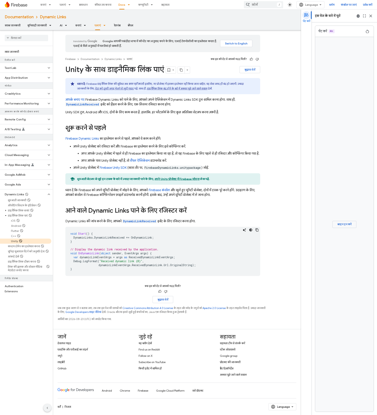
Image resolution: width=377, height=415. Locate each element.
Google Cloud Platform (170, 390)
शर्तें (59, 406)
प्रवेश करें (367, 4)
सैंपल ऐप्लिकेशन (140, 161)
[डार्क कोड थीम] (251, 230)
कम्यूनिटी (143, 4)
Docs (121, 4)
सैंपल (130, 25)
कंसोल (159, 190)
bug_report (358, 16)
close (370, 16)
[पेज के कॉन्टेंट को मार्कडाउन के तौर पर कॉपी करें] (181, 70)
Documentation (19, 17)
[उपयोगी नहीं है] (257, 59)
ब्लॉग (332, 4)
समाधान (83, 4)
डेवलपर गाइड (64, 343)
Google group (228, 356)
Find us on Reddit (149, 349)
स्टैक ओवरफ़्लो (227, 349)
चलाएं (62, 4)
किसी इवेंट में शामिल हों (150, 368)
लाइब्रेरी (61, 362)
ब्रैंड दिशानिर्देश (226, 368)
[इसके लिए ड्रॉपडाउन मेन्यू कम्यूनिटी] (153, 4)
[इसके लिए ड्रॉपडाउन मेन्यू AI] (67, 25)
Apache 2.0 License (214, 308)
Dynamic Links (53, 17)
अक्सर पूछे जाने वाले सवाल (233, 374)
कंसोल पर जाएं (349, 4)
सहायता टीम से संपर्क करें (232, 343)
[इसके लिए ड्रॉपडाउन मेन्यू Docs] (130, 4)
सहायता (165, 4)
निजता (68, 406)
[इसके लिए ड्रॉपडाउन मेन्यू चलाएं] (70, 4)
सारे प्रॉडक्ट (197, 390)
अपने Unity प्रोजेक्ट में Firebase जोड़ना (177, 179)
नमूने (60, 356)
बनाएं (43, 4)
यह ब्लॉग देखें (145, 343)
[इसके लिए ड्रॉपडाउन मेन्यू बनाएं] (51, 4)
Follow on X (146, 356)
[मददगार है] (251, 59)
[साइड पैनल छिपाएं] (47, 408)
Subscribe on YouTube (152, 362)
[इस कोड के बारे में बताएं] (244, 230)
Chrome (125, 390)
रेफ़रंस (117, 25)
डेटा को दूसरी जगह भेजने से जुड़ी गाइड (114, 88)
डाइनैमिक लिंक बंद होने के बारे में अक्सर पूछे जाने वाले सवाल (177, 88)
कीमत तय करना (103, 4)
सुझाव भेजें (249, 69)
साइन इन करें (344, 224)
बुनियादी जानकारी (37, 25)
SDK (113, 168)
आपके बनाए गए (74, 100)
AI (61, 25)
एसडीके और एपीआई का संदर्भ (73, 349)
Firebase (70, 59)
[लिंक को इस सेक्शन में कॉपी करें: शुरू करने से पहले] (110, 128)
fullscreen (364, 16)
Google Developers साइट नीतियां (83, 312)
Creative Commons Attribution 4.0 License (148, 308)
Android (107, 390)
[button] (23, 67)
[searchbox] (26, 38)
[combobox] (263, 4)
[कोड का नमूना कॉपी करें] (257, 230)
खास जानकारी (12, 25)
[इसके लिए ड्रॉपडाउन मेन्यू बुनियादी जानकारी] (51, 25)
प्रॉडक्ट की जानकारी (230, 362)
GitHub (62, 368)
